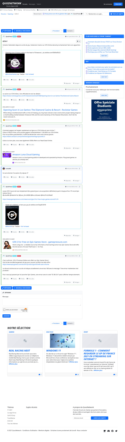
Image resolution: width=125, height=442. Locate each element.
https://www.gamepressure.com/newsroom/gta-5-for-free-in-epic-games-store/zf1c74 (30, 199)
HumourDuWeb (30, 10)
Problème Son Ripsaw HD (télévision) (100, 73)
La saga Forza (11, 413)
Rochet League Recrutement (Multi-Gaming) (102, 50)
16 (79, 41)
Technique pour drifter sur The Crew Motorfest (103, 52)
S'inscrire (118, 4)
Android (10, 421)
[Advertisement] (62, 22)
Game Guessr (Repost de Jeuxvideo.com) (101, 46)
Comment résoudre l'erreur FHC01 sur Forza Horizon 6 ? (105, 43)
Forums (25, 4)
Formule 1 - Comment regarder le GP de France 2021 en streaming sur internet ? (99, 355)
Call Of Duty (11, 415)
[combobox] (97, 14)
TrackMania (11, 418)
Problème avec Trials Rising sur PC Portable (102, 71)
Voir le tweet (30, 74)
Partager (77, 83)
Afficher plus (13, 364)
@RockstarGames (11, 74)
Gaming (10, 14)
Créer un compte (100, 418)
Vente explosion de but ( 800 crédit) (99, 48)
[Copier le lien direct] (79, 36)
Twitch (39, 4)
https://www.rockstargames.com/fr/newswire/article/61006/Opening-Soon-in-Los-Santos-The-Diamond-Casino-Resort (41, 96)
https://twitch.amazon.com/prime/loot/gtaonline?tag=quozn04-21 (24, 136)
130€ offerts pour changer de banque (62, 10)
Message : (5, 297)
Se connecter (108, 4)
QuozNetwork (11, 3)
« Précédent (56, 31)
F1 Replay (19, 10)
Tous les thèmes (12, 424)
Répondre (7, 31)
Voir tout (104, 55)
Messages (32, 4)
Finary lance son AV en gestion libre (56, 14)
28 (78, 374)
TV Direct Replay (7, 10)
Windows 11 (53, 350)
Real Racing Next (19, 350)
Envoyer (7, 316)
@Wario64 (8, 226)
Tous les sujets (117, 14)
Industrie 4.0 (43, 10)
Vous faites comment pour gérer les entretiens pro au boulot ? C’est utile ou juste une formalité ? (105, 68)
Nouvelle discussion (22, 31)
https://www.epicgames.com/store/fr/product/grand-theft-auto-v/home (26, 264)
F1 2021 (9, 410)
